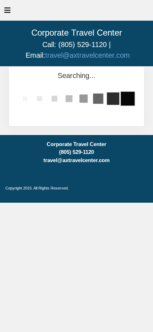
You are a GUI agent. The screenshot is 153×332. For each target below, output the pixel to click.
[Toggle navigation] (7, 12)
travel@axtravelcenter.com (87, 55)
